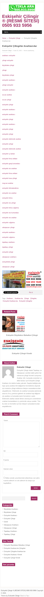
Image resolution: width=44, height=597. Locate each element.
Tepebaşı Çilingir (9, 534)
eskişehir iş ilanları (8, 154)
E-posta (6, 460)
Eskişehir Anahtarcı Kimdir (13, 554)
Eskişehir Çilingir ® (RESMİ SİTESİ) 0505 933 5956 (20, 21)
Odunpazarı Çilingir (10, 528)
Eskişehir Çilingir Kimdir (12, 558)
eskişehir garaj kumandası (11, 163)
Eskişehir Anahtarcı (10, 515)
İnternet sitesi (8, 469)
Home (4, 38)
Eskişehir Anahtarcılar (10, 301)
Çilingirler (33, 298)
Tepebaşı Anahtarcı (10, 531)
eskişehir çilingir (7, 105)
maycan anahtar (7, 183)
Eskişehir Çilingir (14, 38)
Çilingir (26, 298)
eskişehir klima (7, 198)
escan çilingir (6, 100)
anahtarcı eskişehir (8, 55)
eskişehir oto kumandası (10, 213)
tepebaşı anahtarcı (8, 242)
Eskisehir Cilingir (7, 50)
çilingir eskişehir (7, 60)
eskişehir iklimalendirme (10, 188)
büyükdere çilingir (8, 65)
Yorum (6, 420)
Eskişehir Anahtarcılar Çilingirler (14, 548)
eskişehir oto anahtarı (9, 168)
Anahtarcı (10, 298)
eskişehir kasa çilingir (9, 178)
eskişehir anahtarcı (8, 80)
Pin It (31, 292)
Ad (4, 451)
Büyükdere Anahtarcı (11, 509)
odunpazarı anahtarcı (9, 257)
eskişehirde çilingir (8, 262)
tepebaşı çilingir (7, 247)
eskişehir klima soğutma (10, 208)
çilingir (4, 70)
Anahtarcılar (19, 298)
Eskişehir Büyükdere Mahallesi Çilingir (17, 545)
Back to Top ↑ (25, 596)
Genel (6, 522)
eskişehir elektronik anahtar (11, 139)
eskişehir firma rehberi (9, 159)
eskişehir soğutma (8, 222)
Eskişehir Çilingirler (25, 301)
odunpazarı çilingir (8, 227)
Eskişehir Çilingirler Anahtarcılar (14, 551)
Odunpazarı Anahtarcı (11, 525)
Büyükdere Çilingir (10, 512)
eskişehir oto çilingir (9, 203)
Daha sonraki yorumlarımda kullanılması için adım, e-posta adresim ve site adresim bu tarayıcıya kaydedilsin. (22, 480)
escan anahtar (7, 95)
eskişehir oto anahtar (9, 193)
